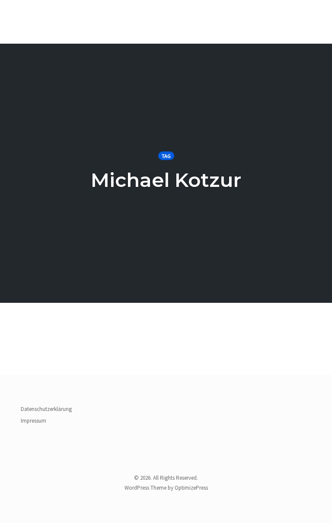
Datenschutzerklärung (46, 409)
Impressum (33, 420)
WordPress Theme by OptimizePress (166, 487)
